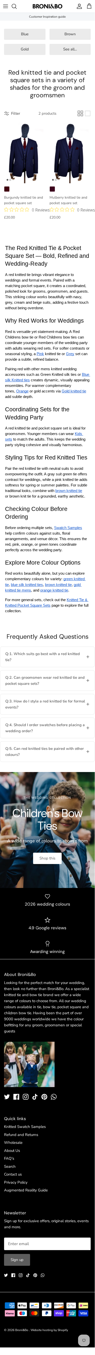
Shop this (47, 858)
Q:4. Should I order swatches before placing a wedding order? (45, 727)
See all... (70, 49)
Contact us (13, 1174)
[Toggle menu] (5, 6)
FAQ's (9, 1158)
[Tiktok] (35, 1097)
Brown (70, 34)
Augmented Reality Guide (26, 1190)
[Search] (16, 6)
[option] (47, 830)
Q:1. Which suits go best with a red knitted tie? (42, 656)
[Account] (78, 6)
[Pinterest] (44, 1097)
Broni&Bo (22, 1330)
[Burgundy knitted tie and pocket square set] (24, 152)
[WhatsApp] (54, 1097)
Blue (25, 34)
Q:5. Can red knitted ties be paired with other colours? (44, 751)
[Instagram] (26, 1097)
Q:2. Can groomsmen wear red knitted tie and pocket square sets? (45, 680)
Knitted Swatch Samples (25, 1126)
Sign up (17, 1259)
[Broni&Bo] (47, 6)
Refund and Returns (21, 1134)
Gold (25, 49)
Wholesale (13, 1142)
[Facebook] (16, 1097)
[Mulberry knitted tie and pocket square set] (70, 152)
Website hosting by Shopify (49, 1330)
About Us (12, 1150)
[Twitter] (7, 1097)
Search (10, 1166)
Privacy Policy (16, 1182)
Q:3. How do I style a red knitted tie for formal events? (45, 704)
